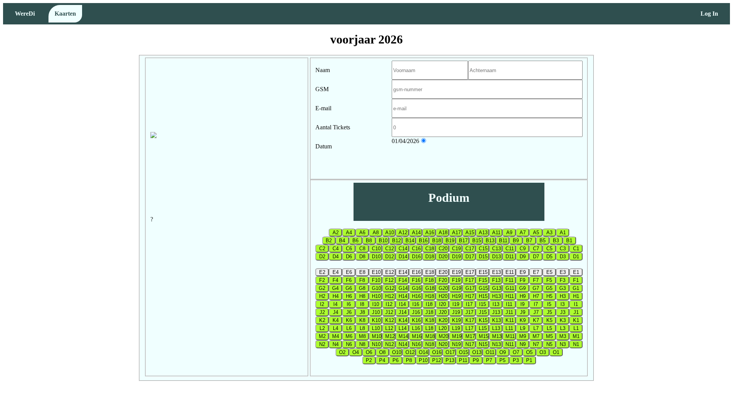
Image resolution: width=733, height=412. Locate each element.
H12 (389, 296)
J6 (349, 312)
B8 (369, 240)
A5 (536, 232)
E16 (416, 272)
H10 (376, 296)
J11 (509, 312)
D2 (322, 256)
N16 (416, 344)
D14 (403, 256)
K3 (563, 320)
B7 (529, 240)
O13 (476, 352)
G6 (349, 288)
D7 (536, 256)
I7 (536, 304)
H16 (416, 296)
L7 (536, 328)
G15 (483, 288)
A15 (469, 232)
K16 (416, 320)
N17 (469, 344)
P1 (529, 360)
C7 (536, 248)
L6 (349, 328)
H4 (336, 296)
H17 (469, 296)
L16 (416, 328)
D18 (429, 256)
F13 (496, 280)
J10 (376, 312)
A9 (509, 232)
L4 (335, 328)
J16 (416, 312)
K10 (376, 320)
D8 (362, 256)
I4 (335, 304)
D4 (336, 256)
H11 (509, 296)
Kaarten (65, 13)
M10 (376, 336)
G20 (443, 288)
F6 (349, 280)
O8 (382, 352)
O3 (542, 352)
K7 (536, 320)
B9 (516, 240)
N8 (362, 344)
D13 (496, 256)
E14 (403, 272)
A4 (349, 232)
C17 (469, 248)
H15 (483, 296)
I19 (455, 304)
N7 (536, 344)
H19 (456, 296)
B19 (450, 240)
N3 (563, 344)
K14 (403, 320)
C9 (523, 248)
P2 (369, 360)
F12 (389, 280)
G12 (389, 288)
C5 (549, 248)
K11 (509, 320)
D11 (509, 256)
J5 (549, 312)
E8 (362, 272)
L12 (389, 328)
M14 (403, 336)
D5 (549, 256)
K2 (322, 320)
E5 (549, 272)
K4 (336, 320)
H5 (549, 296)
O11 (490, 352)
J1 (576, 312)
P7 (489, 360)
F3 (562, 280)
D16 (416, 256)
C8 (362, 248)
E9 (523, 272)
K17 (469, 320)
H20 (443, 296)
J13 (496, 312)
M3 (562, 336)
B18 (436, 240)
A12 (403, 232)
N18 (429, 344)
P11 (463, 360)
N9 (523, 344)
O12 (410, 352)
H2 (322, 296)
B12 (396, 240)
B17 (463, 240)
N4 (336, 344)
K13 (496, 320)
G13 (496, 288)
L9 (522, 328)
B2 (329, 240)
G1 (576, 288)
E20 (443, 272)
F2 (322, 280)
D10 (376, 256)
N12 (389, 344)
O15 (463, 352)
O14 (423, 352)
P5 (502, 360)
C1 (576, 248)
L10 (376, 328)
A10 (389, 232)
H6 (349, 296)
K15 (483, 320)
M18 (430, 336)
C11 (509, 248)
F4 (335, 280)
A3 (549, 232)
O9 (502, 352)
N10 (376, 344)
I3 (562, 304)
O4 (355, 352)
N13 (496, 344)
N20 (443, 344)
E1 (576, 272)
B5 (542, 240)
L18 (429, 328)
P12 (436, 360)
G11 (509, 288)
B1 (569, 240)
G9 (522, 288)
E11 (509, 272)
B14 (409, 240)
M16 (416, 336)
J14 (403, 312)
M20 (443, 336)
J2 (322, 312)
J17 (469, 312)
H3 (563, 296)
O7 (516, 352)
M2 (322, 336)
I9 (522, 304)
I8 (362, 304)
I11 (509, 304)
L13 (496, 328)
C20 (443, 248)
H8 (362, 296)
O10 (396, 352)
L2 (322, 328)
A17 (456, 232)
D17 (469, 256)
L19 (456, 328)
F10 (376, 280)
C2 (322, 248)
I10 (375, 304)
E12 (389, 272)
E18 (429, 272)
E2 (322, 272)
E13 (496, 272)
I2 (322, 304)
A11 (496, 232)
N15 (483, 344)
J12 (389, 312)
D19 (456, 256)
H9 (523, 296)
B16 (423, 240)
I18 (429, 304)
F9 (522, 280)
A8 (376, 232)
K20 (443, 320)
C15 (483, 248)
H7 (536, 296)
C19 (456, 248)
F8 (362, 280)
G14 (403, 288)
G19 (456, 288)
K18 (429, 320)
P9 (476, 360)
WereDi (25, 13)
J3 (562, 312)
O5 (529, 352)
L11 (509, 328)
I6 (349, 304)
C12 (389, 248)
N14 (403, 344)
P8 (409, 360)
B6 (355, 240)
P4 (382, 360)
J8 (362, 312)
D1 (576, 256)
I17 (469, 304)
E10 (376, 272)
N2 (322, 344)
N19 (456, 344)
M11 (510, 336)
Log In (709, 13)
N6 (349, 344)
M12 (390, 336)
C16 (416, 248)
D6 (349, 256)
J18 (429, 312)
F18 (429, 280)
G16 (416, 288)
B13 (490, 240)
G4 (335, 288)
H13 (496, 296)
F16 (416, 280)
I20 (442, 304)
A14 (416, 232)
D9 (523, 256)
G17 (470, 288)
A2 (336, 232)
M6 (349, 336)
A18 (443, 232)
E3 (563, 272)
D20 (443, 256)
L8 (362, 328)
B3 (556, 240)
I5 (549, 304)
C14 (403, 248)
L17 (469, 328)
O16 (436, 352)
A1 (563, 232)
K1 (576, 320)
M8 (362, 336)
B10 (383, 240)
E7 (536, 272)
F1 (576, 280)
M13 (497, 336)
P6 (395, 360)
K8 (362, 320)
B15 (476, 240)
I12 (389, 304)
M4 (335, 336)
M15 (483, 336)
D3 (563, 256)
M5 (549, 336)
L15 (483, 328)
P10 (423, 360)
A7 (523, 232)
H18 (429, 296)
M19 (457, 336)
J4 (335, 312)
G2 (322, 288)
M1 (576, 336)
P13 (450, 360)
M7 (536, 336)
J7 (536, 312)
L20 (443, 328)
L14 (403, 328)
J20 (443, 312)
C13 (496, 248)
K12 (389, 320)
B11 (503, 240)
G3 (562, 288)
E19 (456, 272)
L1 (576, 328)
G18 (429, 288)
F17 (469, 280)
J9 (522, 312)
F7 (536, 280)
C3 (563, 248)
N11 (509, 344)
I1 (576, 304)
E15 (483, 272)
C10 (376, 248)
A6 (362, 232)
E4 (336, 272)
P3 (516, 360)
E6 (349, 272)
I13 (495, 304)
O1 (556, 352)
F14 (403, 280)
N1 (576, 344)
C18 (429, 248)
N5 (549, 344)
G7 (536, 288)
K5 (549, 320)
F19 (456, 280)
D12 (389, 256)
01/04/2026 (405, 141)
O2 (342, 352)
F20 (443, 280)
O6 (369, 352)
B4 (342, 240)
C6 (349, 248)
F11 (509, 280)
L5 (549, 328)
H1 (576, 296)
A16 (429, 232)
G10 (376, 288)
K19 (456, 320)
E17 (469, 272)
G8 (362, 288)
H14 (403, 296)
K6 (349, 320)
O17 (450, 352)
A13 (483, 232)
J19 (456, 312)
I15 (482, 304)
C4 (336, 248)
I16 (415, 304)
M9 (522, 336)
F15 (483, 280)
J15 (483, 312)
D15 (483, 256)
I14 (402, 304)
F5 (549, 280)
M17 (470, 336)
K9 (523, 320)
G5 (549, 288)
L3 (562, 328)
